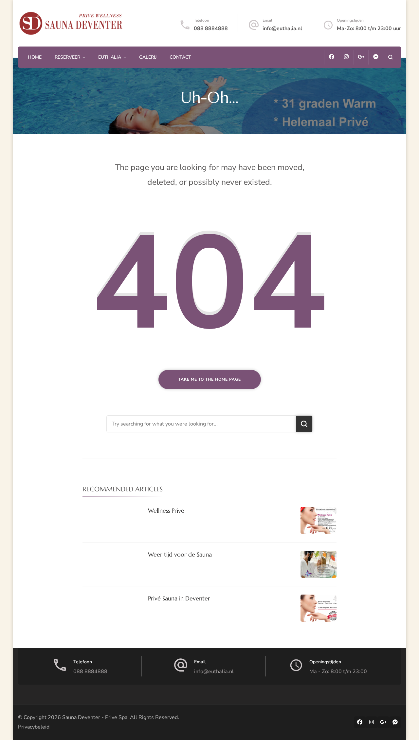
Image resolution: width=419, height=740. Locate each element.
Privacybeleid (33, 727)
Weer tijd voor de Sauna (180, 554)
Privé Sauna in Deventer (179, 598)
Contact (180, 57)
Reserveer (67, 57)
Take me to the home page (209, 379)
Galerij (147, 57)
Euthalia (109, 57)
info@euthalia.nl (282, 28)
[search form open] (390, 57)
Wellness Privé (166, 510)
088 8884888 (211, 28)
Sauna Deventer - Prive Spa (94, 717)
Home (35, 57)
